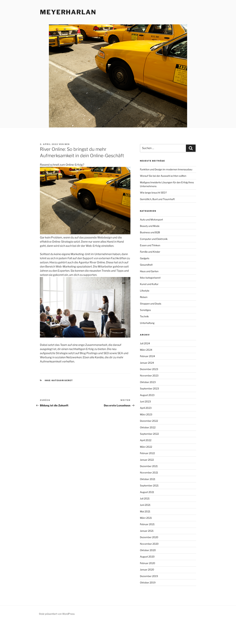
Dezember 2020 (149, 537)
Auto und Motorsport (151, 219)
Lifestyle (144, 290)
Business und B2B (150, 232)
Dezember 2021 (149, 466)
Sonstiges (145, 309)
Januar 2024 (147, 362)
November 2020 (149, 543)
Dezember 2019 (149, 576)
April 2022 (145, 440)
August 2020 (147, 556)
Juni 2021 (145, 504)
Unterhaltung (147, 322)
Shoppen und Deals (150, 303)
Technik (144, 316)
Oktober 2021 (147, 479)
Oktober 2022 (147, 427)
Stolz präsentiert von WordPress (57, 613)
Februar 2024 (147, 356)
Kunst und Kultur (149, 284)
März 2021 (146, 517)
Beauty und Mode (149, 225)
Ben (67, 144)
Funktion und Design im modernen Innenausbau (166, 169)
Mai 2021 (145, 511)
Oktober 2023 (148, 382)
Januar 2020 (147, 569)
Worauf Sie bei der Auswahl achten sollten (163, 175)
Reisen (143, 297)
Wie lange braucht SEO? (153, 192)
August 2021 (147, 492)
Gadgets (144, 258)
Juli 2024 (145, 343)
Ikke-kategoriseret (59, 380)
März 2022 (146, 446)
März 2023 (146, 414)
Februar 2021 (147, 524)
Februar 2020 (147, 563)
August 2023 (147, 395)
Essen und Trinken (150, 245)
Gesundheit (146, 264)
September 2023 (149, 388)
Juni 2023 (145, 401)
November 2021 (149, 472)
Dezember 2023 (149, 369)
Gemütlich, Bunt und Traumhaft (157, 199)
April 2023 (146, 407)
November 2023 (149, 375)
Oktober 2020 (148, 550)
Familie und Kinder (150, 251)
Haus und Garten (149, 271)
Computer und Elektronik (154, 238)
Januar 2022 (147, 459)
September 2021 (149, 485)
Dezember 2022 (149, 420)
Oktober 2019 (147, 582)
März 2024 (146, 349)
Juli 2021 (145, 498)
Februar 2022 (147, 453)
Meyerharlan (68, 12)
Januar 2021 (147, 530)
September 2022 (149, 433)
